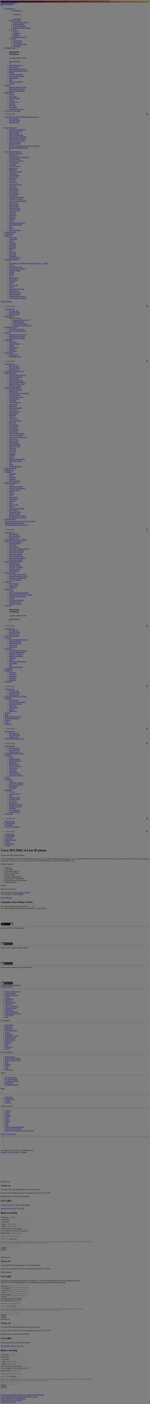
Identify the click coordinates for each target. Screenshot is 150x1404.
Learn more (9, 4)
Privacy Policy (13, 3)
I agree (2, 4)
